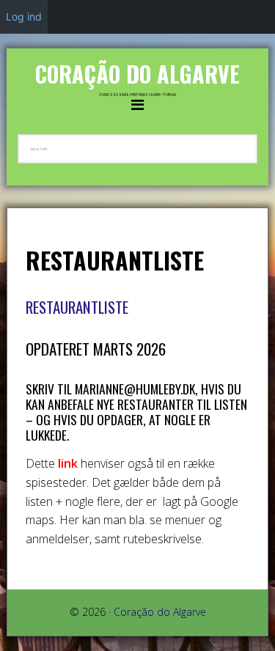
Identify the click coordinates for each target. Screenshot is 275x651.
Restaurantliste (79, 306)
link (68, 463)
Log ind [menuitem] (24, 16)
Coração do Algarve (137, 73)
